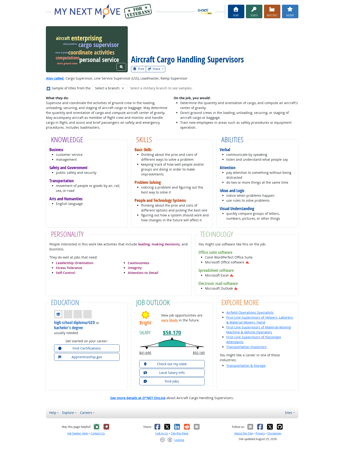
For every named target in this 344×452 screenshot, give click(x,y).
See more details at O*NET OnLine (137, 398)
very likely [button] (169, 320)
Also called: (55, 78)
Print (140, 69)
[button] (247, 262)
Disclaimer (274, 433)
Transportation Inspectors (246, 347)
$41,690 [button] (145, 352)
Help (52, 412)
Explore (68, 412)
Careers (86, 412)
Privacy (260, 433)
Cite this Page (179, 433)
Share (156, 69)
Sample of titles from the (71, 88)
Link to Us (161, 433)
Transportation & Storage (246, 365)
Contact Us (98, 433)
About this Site (243, 433)
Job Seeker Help (77, 433)
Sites (288, 412)
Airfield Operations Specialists (250, 312)
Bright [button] (145, 323)
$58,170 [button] (172, 332)
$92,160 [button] (199, 352)
